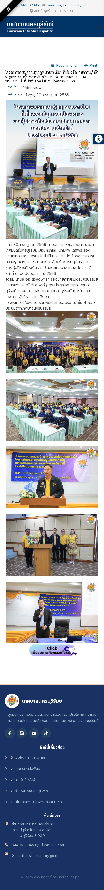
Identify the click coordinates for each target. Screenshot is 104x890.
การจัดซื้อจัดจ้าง (27, 779)
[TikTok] (46, 733)
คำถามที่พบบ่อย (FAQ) (31, 790)
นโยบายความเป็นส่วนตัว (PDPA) (38, 802)
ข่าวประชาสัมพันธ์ (27, 768)
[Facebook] (10, 733)
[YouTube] (34, 733)
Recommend (66, 65)
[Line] (22, 733)
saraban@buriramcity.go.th (69, 5)
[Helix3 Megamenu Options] (99, 27)
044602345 (29, 5)
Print (93, 65)
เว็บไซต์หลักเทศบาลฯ (30, 757)
